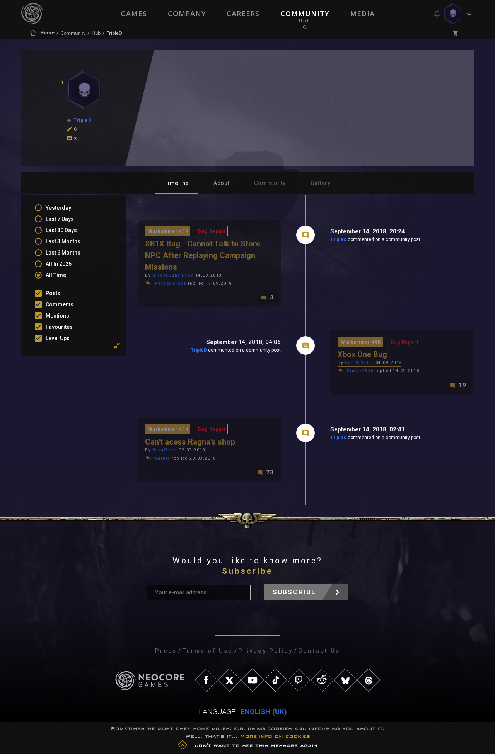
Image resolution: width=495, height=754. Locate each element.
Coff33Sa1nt (359, 363)
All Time (56, 275)
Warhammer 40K (168, 231)
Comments (59, 304)
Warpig (162, 458)
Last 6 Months (63, 253)
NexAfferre (165, 450)
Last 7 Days (60, 219)
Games (134, 13)
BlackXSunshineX (173, 275)
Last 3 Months (63, 241)
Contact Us (319, 650)
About (221, 183)
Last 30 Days (61, 230)
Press (166, 650)
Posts (53, 293)
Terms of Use (207, 650)
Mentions (57, 316)
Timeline (176, 183)
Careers (243, 13)
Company (187, 13)
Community (304, 13)
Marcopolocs (170, 283)
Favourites (59, 327)
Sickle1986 (360, 371)
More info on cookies (275, 736)
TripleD (338, 239)
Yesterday (58, 208)
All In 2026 (59, 264)
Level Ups (58, 338)
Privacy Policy (265, 650)
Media (362, 13)
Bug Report (212, 231)
